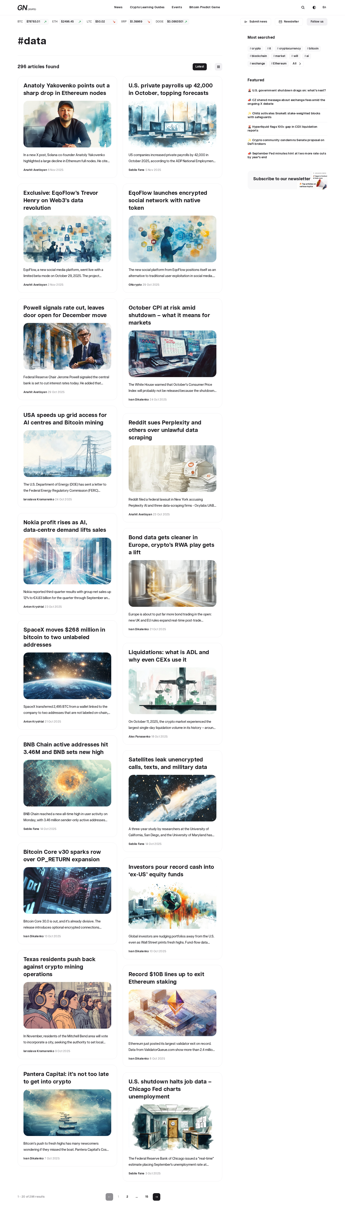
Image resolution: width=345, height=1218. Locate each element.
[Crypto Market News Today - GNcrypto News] (27, 8)
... (137, 1196)
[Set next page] (156, 1197)
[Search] (303, 7)
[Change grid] (218, 67)
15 (146, 1196)
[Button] (303, 7)
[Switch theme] (314, 7)
